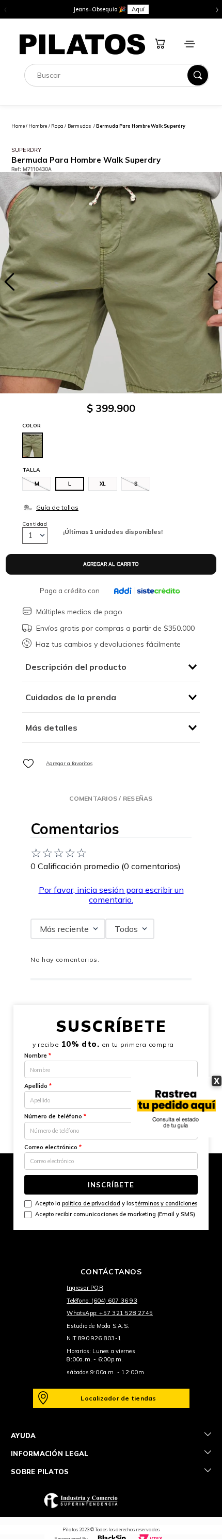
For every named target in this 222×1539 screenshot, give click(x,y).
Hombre (37, 126)
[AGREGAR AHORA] (111, 564)
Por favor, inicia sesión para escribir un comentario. (111, 894)
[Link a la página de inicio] (18, 126)
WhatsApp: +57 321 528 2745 (110, 1313)
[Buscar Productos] (197, 75)
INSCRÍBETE (111, 1185)
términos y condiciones (166, 1203)
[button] (36, 484)
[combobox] (117, 75)
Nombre (37, 1055)
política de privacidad (91, 1203)
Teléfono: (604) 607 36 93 (102, 1300)
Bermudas (79, 126)
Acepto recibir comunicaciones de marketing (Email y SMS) (115, 1214)
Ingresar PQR (85, 1287)
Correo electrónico (53, 1147)
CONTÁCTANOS (111, 1271)
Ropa (57, 126)
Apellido (38, 1086)
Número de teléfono (55, 1116)
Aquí (138, 9)
